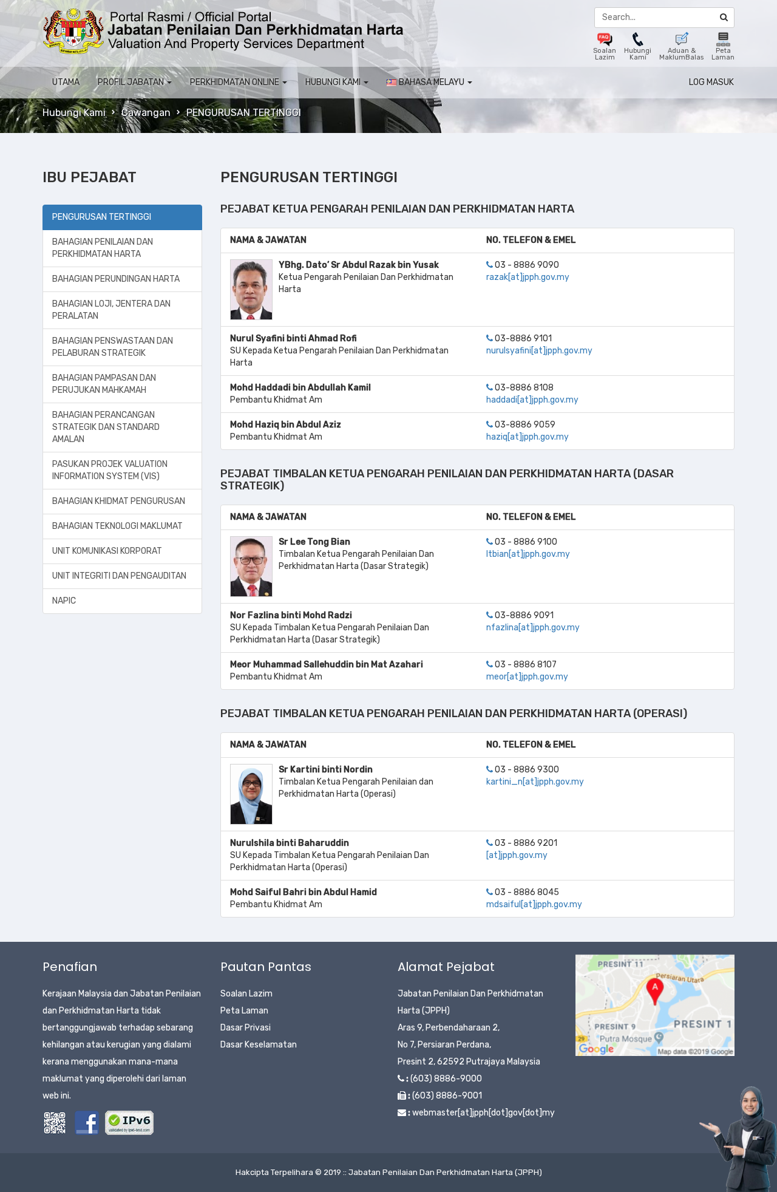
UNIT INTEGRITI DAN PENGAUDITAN (119, 576)
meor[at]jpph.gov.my (527, 677)
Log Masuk (711, 82)
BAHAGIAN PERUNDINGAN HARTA (116, 279)
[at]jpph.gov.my (517, 855)
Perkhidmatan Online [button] (235, 82)
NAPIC (64, 601)
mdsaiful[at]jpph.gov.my (534, 904)
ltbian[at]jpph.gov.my (528, 554)
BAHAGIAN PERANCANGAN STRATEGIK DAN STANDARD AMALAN (106, 427)
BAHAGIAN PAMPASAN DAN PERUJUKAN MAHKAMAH (104, 384)
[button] (429, 82)
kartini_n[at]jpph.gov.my (535, 782)
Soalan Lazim (246, 994)
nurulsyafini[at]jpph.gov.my (539, 351)
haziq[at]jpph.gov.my (527, 437)
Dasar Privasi (245, 1028)
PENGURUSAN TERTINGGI (101, 217)
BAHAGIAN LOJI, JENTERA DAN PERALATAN (111, 310)
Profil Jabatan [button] (132, 82)
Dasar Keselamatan (258, 1045)
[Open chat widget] (738, 1139)
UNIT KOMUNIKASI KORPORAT (107, 551)
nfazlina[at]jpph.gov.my (533, 627)
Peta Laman (244, 1011)
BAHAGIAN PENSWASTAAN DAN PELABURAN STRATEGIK (112, 347)
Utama (66, 82)
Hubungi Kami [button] (333, 82)
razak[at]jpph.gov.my (527, 277)
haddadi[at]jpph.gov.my (532, 400)
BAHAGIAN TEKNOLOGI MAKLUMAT (117, 526)
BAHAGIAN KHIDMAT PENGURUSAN (118, 501)
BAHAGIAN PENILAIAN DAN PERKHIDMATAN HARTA (102, 248)
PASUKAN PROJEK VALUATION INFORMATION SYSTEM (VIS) (110, 470)
